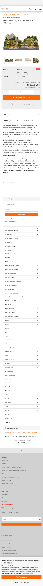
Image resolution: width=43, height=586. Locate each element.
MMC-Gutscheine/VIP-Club (12, 316)
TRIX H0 (7, 410)
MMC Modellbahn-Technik (12, 265)
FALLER (7, 336)
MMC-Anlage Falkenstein (12, 293)
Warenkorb (5, 494)
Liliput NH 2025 (9, 363)
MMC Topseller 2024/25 (11, 238)
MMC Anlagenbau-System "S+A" (14, 297)
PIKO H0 (7, 398)
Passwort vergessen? (11, 221)
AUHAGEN (7, 324)
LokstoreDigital (9, 367)
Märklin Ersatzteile (10, 375)
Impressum (5, 460)
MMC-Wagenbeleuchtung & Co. (13, 281)
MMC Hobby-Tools (10, 262)
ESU (6, 332)
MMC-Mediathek (9, 308)
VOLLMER (7, 422)
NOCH (6, 394)
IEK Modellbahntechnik (11, 348)
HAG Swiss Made (9, 340)
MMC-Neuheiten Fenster (11, 230)
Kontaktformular (6, 544)
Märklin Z (7, 387)
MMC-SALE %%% (9, 250)
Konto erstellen (9, 219)
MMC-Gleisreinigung (10, 273)
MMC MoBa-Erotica (10, 312)
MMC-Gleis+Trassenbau (11, 269)
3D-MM (7, 320)
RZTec (6, 406)
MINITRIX (7, 391)
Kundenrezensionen (11, 183)
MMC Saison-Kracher (11, 246)
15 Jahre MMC (9, 234)
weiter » (19, 14)
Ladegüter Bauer (9, 359)
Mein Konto (5, 498)
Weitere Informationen (21, 582)
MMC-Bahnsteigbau (10, 277)
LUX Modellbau (9, 371)
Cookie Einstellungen (7, 483)
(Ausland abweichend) (22, 74)
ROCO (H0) (8, 402)
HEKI (6, 344)
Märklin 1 (7, 383)
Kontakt (4, 463)
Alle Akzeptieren (21, 577)
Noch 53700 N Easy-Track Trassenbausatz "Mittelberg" (21, 436)
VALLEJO (7, 414)
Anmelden (21, 214)
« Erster (6, 14)
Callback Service (6, 480)
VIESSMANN (8, 418)
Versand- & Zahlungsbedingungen (11, 467)
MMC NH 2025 (9, 242)
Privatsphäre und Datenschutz (10, 477)
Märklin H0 (8, 379)
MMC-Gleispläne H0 (10, 301)
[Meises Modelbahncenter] (4, 8)
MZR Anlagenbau (9, 289)
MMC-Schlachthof (10, 254)
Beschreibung (8, 114)
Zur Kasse (4, 501)
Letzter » (25, 14)
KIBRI (6, 355)
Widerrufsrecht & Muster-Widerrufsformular (14, 470)
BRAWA (7, 328)
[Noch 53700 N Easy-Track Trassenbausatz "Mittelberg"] (21, 41)
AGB (3, 474)
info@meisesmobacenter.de (10, 553)
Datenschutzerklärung (28, 573)
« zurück (12, 14)
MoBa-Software (9, 305)
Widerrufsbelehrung (7, 508)
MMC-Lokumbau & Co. (11, 285)
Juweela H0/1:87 (9, 351)
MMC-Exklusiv (9, 258)
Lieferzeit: (6, 72)
